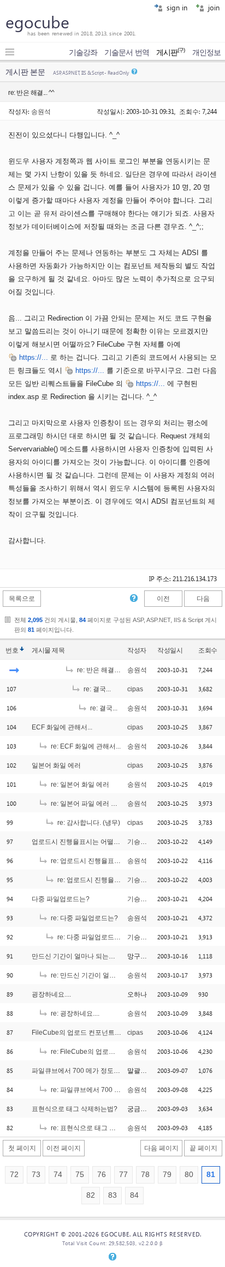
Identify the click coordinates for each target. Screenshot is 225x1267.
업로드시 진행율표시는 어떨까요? (81, 842)
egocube (37, 22)
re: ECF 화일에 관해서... (85, 746)
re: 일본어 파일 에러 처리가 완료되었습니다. (114, 803)
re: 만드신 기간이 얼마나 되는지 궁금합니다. (114, 975)
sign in (175, 7)
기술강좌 (83, 52)
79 (167, 1175)
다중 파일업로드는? (61, 899)
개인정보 (206, 52)
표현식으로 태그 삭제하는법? (74, 1109)
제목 (58, 650)
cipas (135, 689)
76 (101, 1175)
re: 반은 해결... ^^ (101, 670)
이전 (163, 598)
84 (134, 1195)
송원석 (41, 111)
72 (14, 1175)
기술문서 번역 (126, 52)
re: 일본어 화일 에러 (79, 784)
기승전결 (140, 842)
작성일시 (169, 650)
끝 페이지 (203, 1148)
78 (145, 1175)
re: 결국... (96, 689)
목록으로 (22, 598)
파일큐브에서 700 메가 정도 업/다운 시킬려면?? (102, 1071)
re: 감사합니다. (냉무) (88, 822)
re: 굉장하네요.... (74, 1013)
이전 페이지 (63, 1148)
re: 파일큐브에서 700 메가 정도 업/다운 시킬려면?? (124, 1090)
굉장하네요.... (51, 994)
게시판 (170, 52)
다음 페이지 (161, 1148)
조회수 (207, 650)
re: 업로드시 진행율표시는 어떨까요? (104, 861)
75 (79, 1175)
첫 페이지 (22, 1148)
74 (58, 1175)
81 (210, 1175)
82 (90, 1195)
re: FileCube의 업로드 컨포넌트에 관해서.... (113, 1051)
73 (36, 1175)
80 (189, 1175)
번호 (11, 650)
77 (123, 1175)
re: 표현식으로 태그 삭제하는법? (97, 1128)
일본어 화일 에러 (56, 765)
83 (112, 1195)
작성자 (136, 650)
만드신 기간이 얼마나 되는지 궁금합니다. (91, 956)
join (213, 7)
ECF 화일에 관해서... (62, 727)
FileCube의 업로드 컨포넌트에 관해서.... (90, 1032)
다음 (203, 598)
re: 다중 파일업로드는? (83, 918)
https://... (33, 357)
